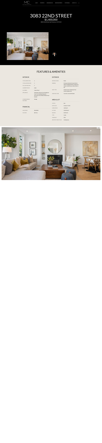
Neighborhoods (50, 2)
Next (28, 178)
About (36, 2)
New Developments (58, 2)
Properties (42, 2)
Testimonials (67, 2)
